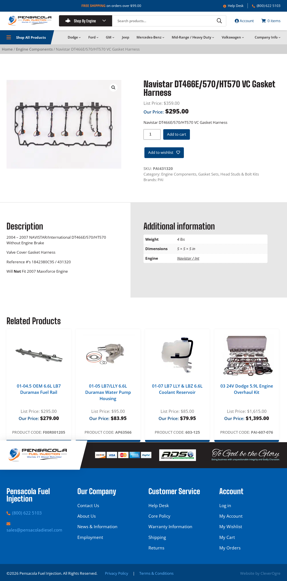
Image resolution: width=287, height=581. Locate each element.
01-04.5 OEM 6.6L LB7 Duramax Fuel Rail (39, 389)
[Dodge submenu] (80, 37)
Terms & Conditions (156, 573)
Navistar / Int (188, 258)
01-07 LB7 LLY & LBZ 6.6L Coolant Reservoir (177, 389)
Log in (225, 505)
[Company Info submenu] (279, 37)
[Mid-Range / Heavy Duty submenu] (213, 37)
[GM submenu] (113, 37)
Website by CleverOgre (260, 573)
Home (7, 49)
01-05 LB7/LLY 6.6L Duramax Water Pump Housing (108, 392)
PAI (160, 179)
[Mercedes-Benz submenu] (163, 37)
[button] (113, 88)
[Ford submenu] (97, 37)
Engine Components (34, 49)
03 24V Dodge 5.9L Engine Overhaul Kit (246, 389)
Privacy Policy (116, 573)
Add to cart (176, 134)
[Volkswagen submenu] (243, 37)
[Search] (219, 20)
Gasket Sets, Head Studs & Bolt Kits (228, 174)
